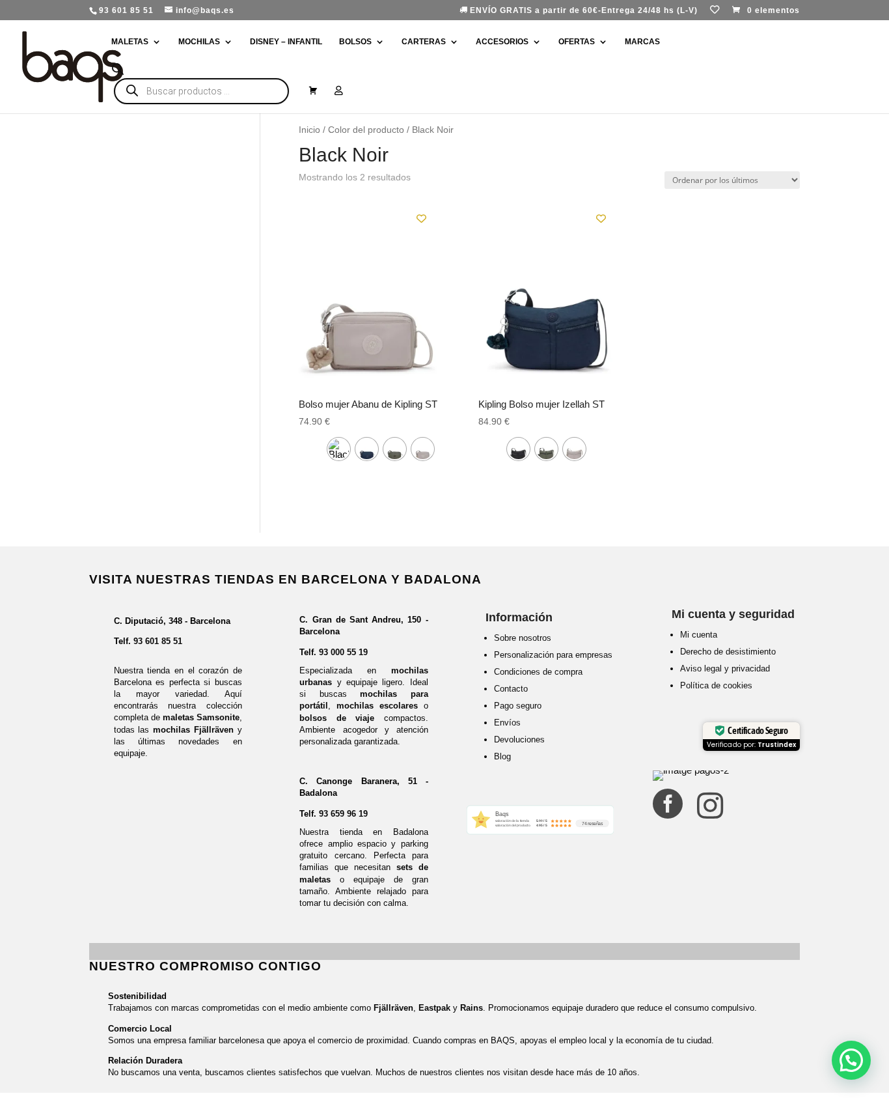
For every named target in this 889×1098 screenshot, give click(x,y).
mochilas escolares (377, 706)
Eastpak (434, 1008)
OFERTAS (576, 41)
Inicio (309, 130)
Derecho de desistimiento (728, 651)
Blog (502, 756)
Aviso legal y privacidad (725, 668)
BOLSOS (355, 41)
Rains (471, 1008)
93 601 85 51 (157, 641)
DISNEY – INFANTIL (286, 41)
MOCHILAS (199, 41)
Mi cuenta (698, 635)
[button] (851, 1060)
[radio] (338, 449)
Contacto (511, 689)
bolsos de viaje (336, 718)
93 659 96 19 (343, 814)
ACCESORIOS (502, 41)
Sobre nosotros (522, 638)
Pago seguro (517, 706)
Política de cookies (716, 685)
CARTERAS (424, 41)
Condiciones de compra (538, 672)
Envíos (507, 722)
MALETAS (129, 41)
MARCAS (642, 41)
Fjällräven (393, 1008)
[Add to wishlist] (421, 218)
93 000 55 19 (343, 652)
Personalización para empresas (553, 655)
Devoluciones (519, 739)
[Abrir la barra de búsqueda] (117, 69)
